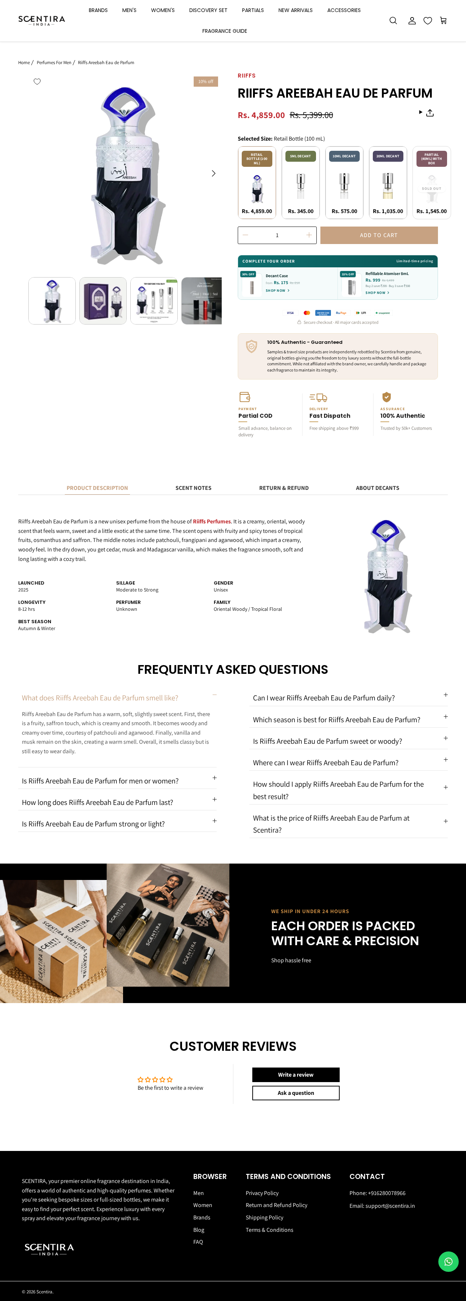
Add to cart (379, 235)
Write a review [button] (295, 1074)
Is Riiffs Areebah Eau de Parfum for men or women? (100, 781)
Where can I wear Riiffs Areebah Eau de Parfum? (326, 762)
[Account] (410, 20)
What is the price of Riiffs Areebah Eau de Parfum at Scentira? (331, 824)
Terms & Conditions (269, 1230)
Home (24, 62)
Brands (201, 1217)
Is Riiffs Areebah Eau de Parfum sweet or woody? (327, 741)
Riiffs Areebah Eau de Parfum (106, 62)
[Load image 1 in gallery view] (125, 169)
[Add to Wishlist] (37, 81)
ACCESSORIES (344, 10)
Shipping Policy (264, 1217)
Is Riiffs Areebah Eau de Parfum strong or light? (93, 824)
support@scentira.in (390, 1206)
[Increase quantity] (309, 235)
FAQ (198, 1242)
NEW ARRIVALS (296, 10)
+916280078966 (387, 1193)
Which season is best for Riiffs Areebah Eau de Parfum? (336, 719)
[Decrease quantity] (245, 235)
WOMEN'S (163, 10)
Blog (198, 1230)
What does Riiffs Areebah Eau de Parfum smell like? (100, 698)
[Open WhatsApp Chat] (448, 1261)
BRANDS (98, 10)
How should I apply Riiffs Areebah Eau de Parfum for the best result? (338, 790)
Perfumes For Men (54, 62)
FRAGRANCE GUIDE (224, 31)
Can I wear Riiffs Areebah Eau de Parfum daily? (324, 698)
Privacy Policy (262, 1193)
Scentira (44, 1292)
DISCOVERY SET (208, 10)
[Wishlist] (428, 21)
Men (198, 1193)
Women (202, 1205)
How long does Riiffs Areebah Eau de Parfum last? (97, 802)
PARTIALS (253, 10)
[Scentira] (41, 21)
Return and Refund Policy (276, 1205)
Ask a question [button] (296, 1093)
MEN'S (129, 10)
